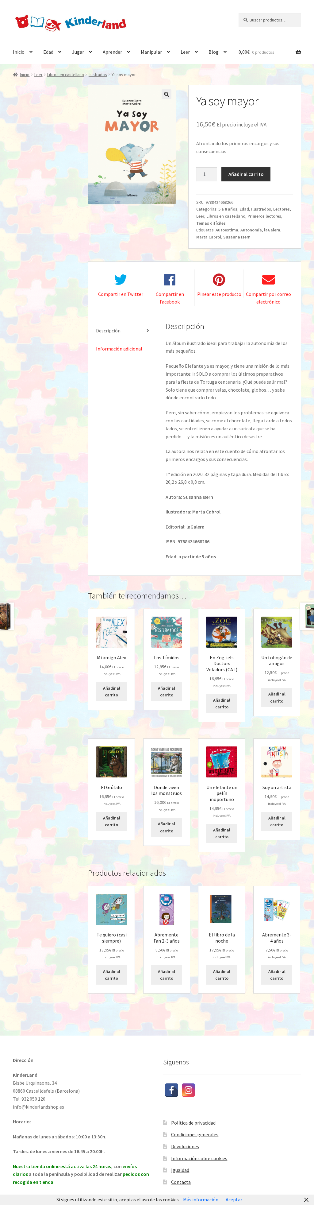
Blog (214, 52)
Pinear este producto (219, 294)
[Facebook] (171, 1090)
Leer (185, 52)
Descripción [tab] (108, 330)
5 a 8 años (227, 209)
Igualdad (180, 1170)
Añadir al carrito (246, 174)
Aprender (112, 52)
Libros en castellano (65, 74)
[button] (166, 94)
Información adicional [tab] (119, 349)
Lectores (281, 209)
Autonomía (251, 230)
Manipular (151, 52)
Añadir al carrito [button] (111, 691)
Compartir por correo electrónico (268, 298)
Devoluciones (185, 1146)
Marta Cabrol (208, 237)
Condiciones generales (194, 1134)
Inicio (19, 52)
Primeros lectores (264, 216)
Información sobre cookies (199, 1158)
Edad (48, 52)
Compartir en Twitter (120, 294)
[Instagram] (188, 1090)
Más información (200, 1199)
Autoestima (227, 230)
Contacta (181, 1182)
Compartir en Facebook (170, 298)
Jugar (78, 52)
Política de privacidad (193, 1123)
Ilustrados (98, 74)
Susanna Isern (237, 237)
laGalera (272, 230)
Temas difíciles (211, 223)
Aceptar (234, 1199)
